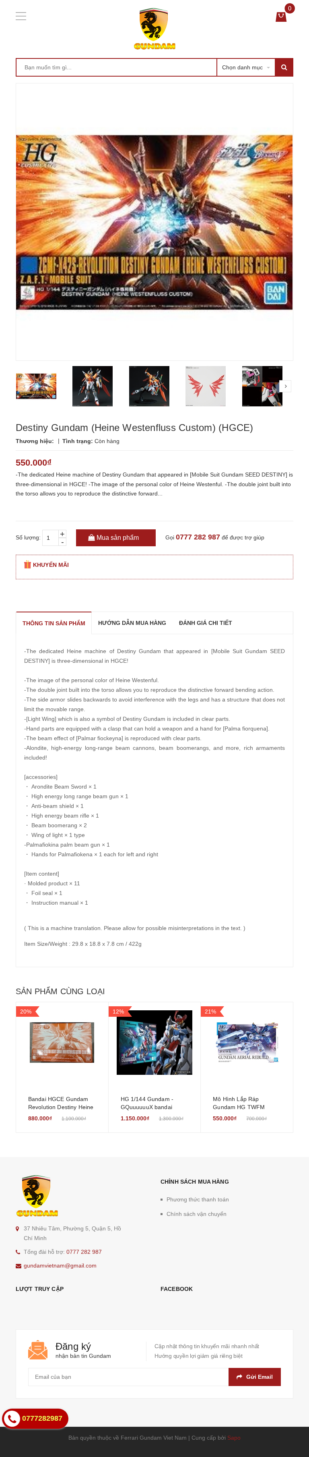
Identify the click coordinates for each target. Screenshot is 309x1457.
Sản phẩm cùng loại (60, 991)
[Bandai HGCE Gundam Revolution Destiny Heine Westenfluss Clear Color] (62, 1042)
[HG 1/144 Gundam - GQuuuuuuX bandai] (155, 1042)
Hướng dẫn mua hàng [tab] (132, 623)
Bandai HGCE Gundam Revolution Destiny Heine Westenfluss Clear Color (60, 1107)
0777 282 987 (198, 537)
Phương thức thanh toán (198, 1199)
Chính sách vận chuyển (197, 1214)
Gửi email (259, 1377)
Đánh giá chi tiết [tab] (205, 623)
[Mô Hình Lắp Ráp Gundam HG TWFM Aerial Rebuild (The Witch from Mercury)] (247, 1042)
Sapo (234, 1437)
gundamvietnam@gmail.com (60, 1265)
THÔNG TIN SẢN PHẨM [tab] (54, 623)
